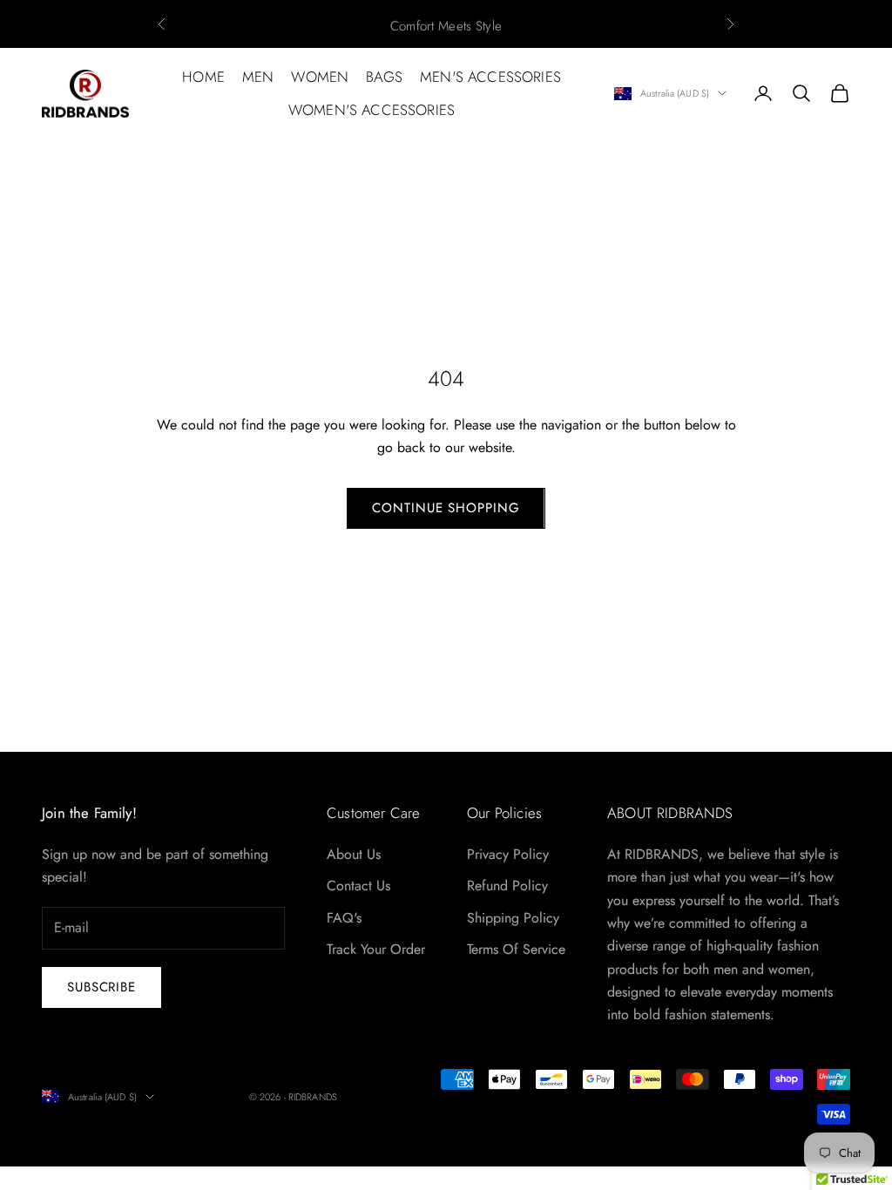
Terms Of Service (516, 949)
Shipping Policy (513, 918)
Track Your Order (376, 949)
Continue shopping (445, 507)
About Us (354, 854)
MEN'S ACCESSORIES (490, 76)
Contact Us (358, 886)
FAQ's (344, 918)
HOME (203, 76)
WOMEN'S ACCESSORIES (371, 109)
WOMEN (319, 76)
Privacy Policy (508, 854)
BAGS (384, 76)
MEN (258, 76)
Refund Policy (507, 886)
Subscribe (101, 987)
